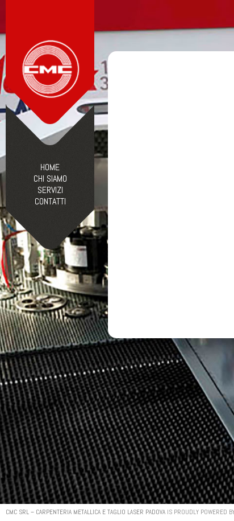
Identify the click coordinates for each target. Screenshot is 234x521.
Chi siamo (50, 178)
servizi (50, 190)
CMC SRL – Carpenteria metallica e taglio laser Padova (85, 512)
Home (50, 167)
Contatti (50, 201)
